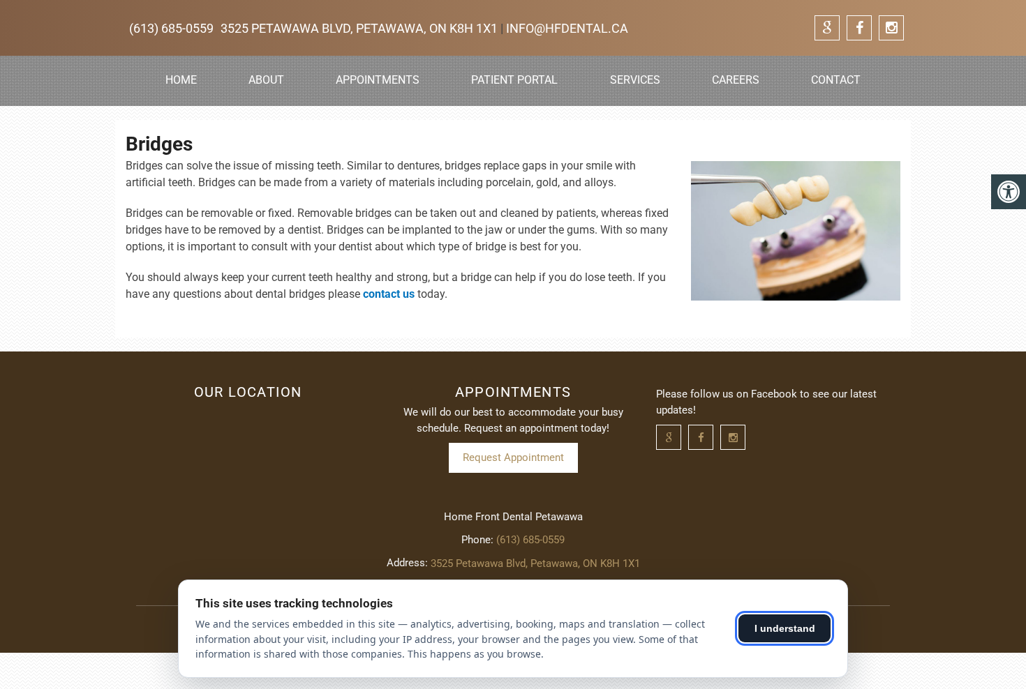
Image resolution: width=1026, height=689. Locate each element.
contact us (389, 294)
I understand (784, 628)
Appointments (377, 79)
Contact (836, 79)
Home (181, 79)
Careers (735, 79)
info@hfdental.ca (567, 28)
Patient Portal (514, 79)
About (266, 79)
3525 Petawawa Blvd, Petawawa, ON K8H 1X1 (360, 28)
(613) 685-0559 (171, 28)
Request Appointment (513, 457)
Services (635, 79)
